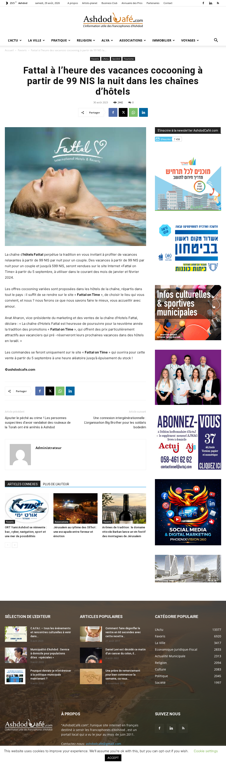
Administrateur (49, 448)
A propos (73, 3)
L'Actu (106, 58)
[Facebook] (203, 3)
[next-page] (14, 545)
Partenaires (153, 3)
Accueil (9, 50)
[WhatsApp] (133, 112)
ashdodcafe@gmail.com (103, 744)
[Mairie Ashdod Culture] (188, 339)
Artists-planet (89, 3)
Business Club (109, 3)
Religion (84, 40)
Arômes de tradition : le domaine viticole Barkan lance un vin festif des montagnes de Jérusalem (124, 532)
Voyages (188, 40)
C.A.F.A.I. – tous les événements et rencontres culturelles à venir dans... (50, 632)
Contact (168, 3)
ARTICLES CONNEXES (23, 484)
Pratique (59, 40)
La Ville (34, 40)
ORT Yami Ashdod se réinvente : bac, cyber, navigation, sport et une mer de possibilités (26, 532)
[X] (123, 112)
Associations (130, 40)
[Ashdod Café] (113, 21)
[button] (216, 41)
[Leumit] (188, 404)
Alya (105, 40)
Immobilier (161, 40)
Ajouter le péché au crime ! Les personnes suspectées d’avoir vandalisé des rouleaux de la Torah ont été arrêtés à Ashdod (38, 422)
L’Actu (13, 40)
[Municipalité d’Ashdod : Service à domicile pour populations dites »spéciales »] (16, 655)
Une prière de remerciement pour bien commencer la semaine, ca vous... (122, 674)
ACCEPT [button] (113, 757)
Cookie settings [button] (206, 751)
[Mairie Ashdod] (188, 274)
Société (116, 58)
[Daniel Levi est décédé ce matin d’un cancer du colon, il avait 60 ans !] (91, 655)
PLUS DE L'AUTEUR (56, 484)
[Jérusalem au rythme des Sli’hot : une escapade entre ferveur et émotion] (75, 508)
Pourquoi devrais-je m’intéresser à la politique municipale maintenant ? (50, 674)
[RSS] (218, 3)
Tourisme (129, 58)
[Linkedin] (210, 3)
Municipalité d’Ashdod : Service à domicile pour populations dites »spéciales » (49, 653)
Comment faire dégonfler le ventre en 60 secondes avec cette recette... (123, 632)
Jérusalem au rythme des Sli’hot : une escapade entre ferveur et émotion (75, 532)
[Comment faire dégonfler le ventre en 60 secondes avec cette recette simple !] (91, 634)
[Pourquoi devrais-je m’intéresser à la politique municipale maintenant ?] (15, 676)
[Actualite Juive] (188, 468)
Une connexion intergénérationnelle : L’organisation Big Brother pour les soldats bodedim (115, 422)
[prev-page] (7, 545)
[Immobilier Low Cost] (188, 581)
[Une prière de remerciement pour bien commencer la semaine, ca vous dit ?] (91, 676)
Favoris (22, 50)
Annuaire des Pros (132, 3)
